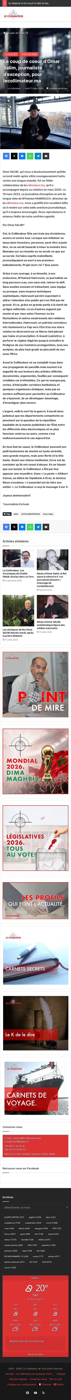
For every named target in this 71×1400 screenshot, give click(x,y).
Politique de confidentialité (21, 1384)
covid (52, 1223)
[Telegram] (38, 156)
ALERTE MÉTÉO (14, 1217)
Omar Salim (48, 514)
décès (24, 1228)
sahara (54, 1256)
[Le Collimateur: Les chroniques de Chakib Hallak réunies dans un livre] (18, 558)
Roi (41, 1251)
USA (47, 1262)
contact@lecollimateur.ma (27, 1138)
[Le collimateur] (13, 14)
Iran (39, 1234)
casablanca (12, 1223)
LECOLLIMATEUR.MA (30, 514)
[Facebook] (6, 156)
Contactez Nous (38, 1379)
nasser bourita (13, 1245)
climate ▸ (35, 1354)
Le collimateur (14, 88)
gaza (25, 1234)
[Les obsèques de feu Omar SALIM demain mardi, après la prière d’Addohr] (18, 610)
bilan (51, 1217)
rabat (27, 1251)
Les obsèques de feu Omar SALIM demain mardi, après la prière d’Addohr (18, 632)
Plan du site (55, 1379)
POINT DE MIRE (29, 54)
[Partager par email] (46, 156)
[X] (14, 156)
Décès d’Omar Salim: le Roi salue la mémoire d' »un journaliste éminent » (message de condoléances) (52, 579)
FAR (56, 1228)
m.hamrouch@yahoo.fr (16, 1141)
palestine (48, 1245)
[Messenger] (22, 156)
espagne (41, 1228)
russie (38, 1256)
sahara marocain (14, 1262)
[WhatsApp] (30, 156)
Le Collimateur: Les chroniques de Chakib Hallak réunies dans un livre (18, 573)
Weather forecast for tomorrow (27, 1341)
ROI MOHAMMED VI (16, 1256)
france (10, 1234)
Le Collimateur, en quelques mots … (35, 1373)
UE (33, 1262)
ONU (32, 1245)
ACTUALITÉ (22, 33)
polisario (11, 1251)
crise (9, 1228)
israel (53, 1234)
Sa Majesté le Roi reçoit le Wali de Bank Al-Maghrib (35, 3)
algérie (35, 1217)
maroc (10, 1239)
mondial (27, 1239)
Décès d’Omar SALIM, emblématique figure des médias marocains (51, 624)
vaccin (10, 1267)
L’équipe (60, 1373)
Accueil (9, 33)
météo (44, 1239)
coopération (33, 1223)
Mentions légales (18, 1379)
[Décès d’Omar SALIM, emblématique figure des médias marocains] (52, 606)
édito (16, 514)
